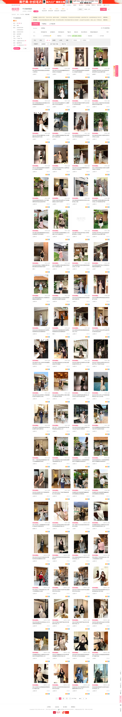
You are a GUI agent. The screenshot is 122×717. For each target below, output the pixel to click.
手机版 (88, 5)
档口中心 (81, 5)
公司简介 (49, 707)
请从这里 (16, 5)
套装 (18, 25)
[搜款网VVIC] (15, 9)
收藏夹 (75, 5)
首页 (64, 5)
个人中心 (69, 5)
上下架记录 (52, 23)
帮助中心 (94, 5)
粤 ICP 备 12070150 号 (51, 709)
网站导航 (99, 5)
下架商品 (44, 23)
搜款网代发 (19, 43)
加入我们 (65, 707)
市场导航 (22, 14)
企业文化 (57, 707)
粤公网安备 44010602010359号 (66, 709)
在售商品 (35, 23)
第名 (19, 23)
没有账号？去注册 (77, 714)
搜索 (103, 9)
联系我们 (73, 707)
